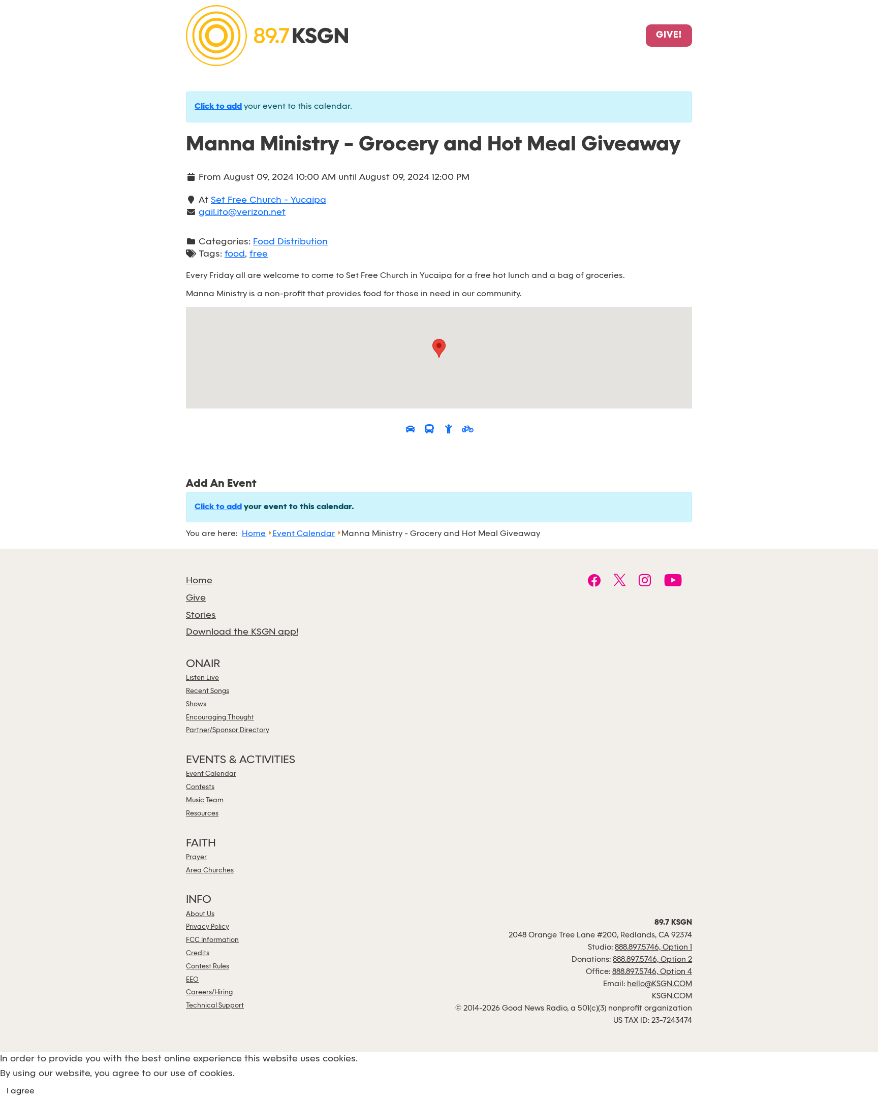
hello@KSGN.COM (659, 984)
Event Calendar (211, 774)
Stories (201, 615)
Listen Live (202, 678)
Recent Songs (207, 691)
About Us (200, 914)
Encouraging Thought (220, 717)
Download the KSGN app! (242, 632)
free (258, 254)
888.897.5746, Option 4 (652, 972)
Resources (202, 813)
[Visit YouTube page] (673, 581)
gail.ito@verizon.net (242, 212)
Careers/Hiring (209, 992)
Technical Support (215, 1005)
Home (199, 581)
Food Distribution (290, 242)
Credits (197, 953)
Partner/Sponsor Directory (227, 730)
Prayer (196, 857)
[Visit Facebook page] (594, 581)
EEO (192, 980)
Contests (200, 787)
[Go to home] (267, 35)
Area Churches (210, 870)
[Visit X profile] (619, 581)
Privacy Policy (207, 927)
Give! (669, 35)
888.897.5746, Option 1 (653, 947)
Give (196, 598)
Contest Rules (207, 966)
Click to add (218, 106)
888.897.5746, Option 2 (652, 960)
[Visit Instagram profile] (645, 581)
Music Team (205, 800)
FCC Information (212, 940)
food (235, 254)
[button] (439, 348)
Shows (196, 704)
